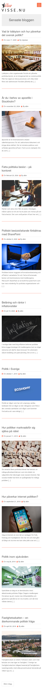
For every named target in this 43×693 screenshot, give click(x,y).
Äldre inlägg (8, 684)
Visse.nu (14, 10)
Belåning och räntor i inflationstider (14, 304)
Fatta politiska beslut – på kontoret (16, 168)
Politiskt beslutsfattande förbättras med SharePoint (21, 232)
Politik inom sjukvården (15, 556)
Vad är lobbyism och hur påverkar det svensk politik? (21, 33)
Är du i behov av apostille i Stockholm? (17, 99)
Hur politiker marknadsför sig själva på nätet (18, 429)
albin (26, 106)
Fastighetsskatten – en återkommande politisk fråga (18, 619)
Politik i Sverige (11, 369)
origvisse (25, 40)
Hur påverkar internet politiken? (20, 496)
